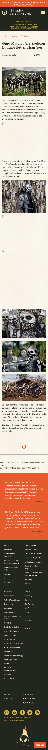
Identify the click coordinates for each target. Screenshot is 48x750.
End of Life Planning (11, 631)
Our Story (28, 596)
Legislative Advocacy (33, 562)
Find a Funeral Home (17, 26)
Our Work (28, 600)
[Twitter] (30, 712)
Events (27, 584)
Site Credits (28, 695)
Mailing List (9, 695)
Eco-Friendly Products (12, 647)
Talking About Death (12, 600)
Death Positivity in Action (11, 568)
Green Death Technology (13, 656)
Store (27, 628)
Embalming (8, 604)
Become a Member (32, 550)
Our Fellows (29, 604)
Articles (7, 574)
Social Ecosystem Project (31, 567)
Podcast (7, 582)
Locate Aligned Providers (13, 643)
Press (27, 612)
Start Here (8, 550)
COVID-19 (7, 623)
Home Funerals (10, 635)
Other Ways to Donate (33, 554)
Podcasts (7, 675)
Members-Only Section (33, 558)
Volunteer (28, 579)
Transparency (29, 699)
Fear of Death (9, 596)
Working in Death (10, 660)
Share (37, 55)
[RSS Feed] (37, 712)
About (27, 591)
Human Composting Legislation (24, 24)
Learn (6, 545)
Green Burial (33, 26)
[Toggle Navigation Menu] (43, 12)
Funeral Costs (9, 639)
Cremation (8, 608)
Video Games (9, 679)
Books (6, 664)
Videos (6, 578)
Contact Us (29, 616)
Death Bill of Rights (11, 627)
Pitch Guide (8, 699)
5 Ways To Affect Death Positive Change (34, 574)
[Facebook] (22, 712)
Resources (8, 591)
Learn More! (28, 5)
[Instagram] (6, 712)
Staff (27, 608)
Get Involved (30, 545)
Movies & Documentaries (10, 669)
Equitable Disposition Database (24, 28)
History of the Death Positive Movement (11, 561)
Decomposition (10, 612)
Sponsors (28, 620)
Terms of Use (28, 703)
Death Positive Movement (9, 555)
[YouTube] (14, 712)
